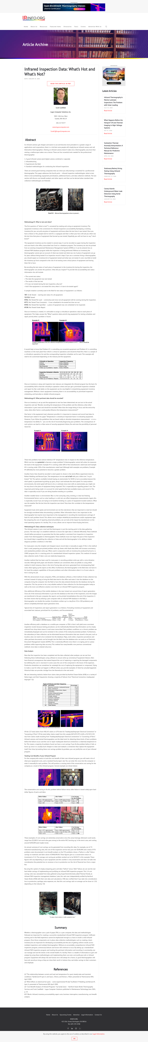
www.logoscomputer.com (60, 127)
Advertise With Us (94, 26)
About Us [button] (34, 26)
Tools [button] (76, 26)
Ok (74, 1038)
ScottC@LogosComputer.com (60, 131)
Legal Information (87, 1015)
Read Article (108, 111)
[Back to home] (34, 18)
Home (26, 26)
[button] (106, 26)
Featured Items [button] (55, 26)
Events (83, 26)
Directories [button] (68, 26)
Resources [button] (43, 26)
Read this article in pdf (61, 83)
